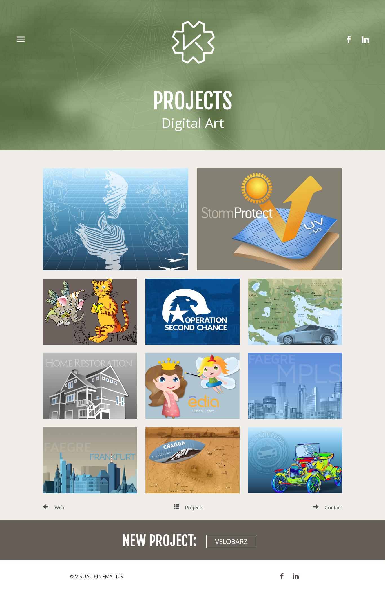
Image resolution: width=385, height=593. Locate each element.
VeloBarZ (231, 541)
